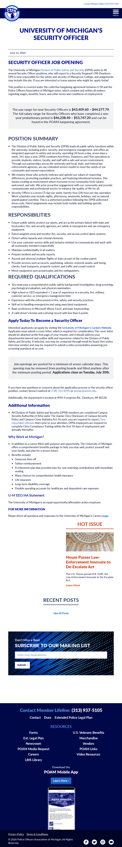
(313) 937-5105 (112, 4)
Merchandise (88, 738)
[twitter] (94, 843)
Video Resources (88, 754)
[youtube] (111, 843)
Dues (47, 717)
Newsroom (33, 743)
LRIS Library (33, 760)
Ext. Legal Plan (33, 738)
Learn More (73, 585)
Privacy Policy (16, 834)
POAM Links (88, 749)
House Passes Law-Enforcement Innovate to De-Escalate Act (88, 561)
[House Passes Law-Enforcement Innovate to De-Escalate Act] (90, 541)
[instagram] (102, 843)
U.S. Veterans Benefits (88, 732)
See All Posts (61, 613)
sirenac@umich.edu (85, 391)
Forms (33, 732)
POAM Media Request (33, 749)
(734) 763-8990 (60, 391)
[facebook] (86, 843)
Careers (33, 754)
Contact (35, 717)
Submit (21, 665)
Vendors (88, 743)
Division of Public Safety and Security (62, 70)
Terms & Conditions (37, 834)
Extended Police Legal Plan (73, 717)
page (105, 516)
